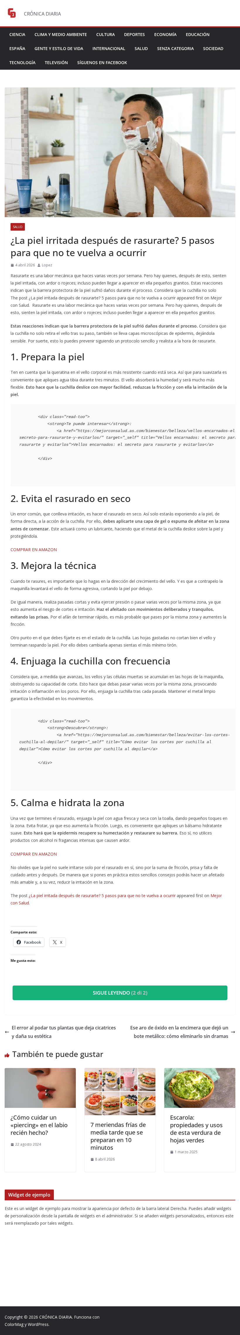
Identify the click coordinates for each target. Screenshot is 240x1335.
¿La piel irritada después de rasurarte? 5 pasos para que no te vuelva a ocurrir (102, 895)
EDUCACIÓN (198, 34)
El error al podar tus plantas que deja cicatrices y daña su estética (64, 1031)
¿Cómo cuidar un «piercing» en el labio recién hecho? (39, 1125)
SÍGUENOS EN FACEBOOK (102, 62)
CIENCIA (17, 34)
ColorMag (14, 1324)
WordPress (38, 1324)
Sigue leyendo (120, 992)
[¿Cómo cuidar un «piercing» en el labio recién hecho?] (40, 1072)
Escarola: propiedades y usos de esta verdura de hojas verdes (196, 1128)
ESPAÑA (17, 48)
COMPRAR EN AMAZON (34, 549)
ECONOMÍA (165, 34)
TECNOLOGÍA (22, 62)
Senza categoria (175, 48)
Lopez (47, 265)
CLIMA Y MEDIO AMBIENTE (61, 34)
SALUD (141, 48)
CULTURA (105, 34)
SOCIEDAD (213, 48)
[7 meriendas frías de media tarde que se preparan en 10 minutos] (120, 1072)
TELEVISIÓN (56, 62)
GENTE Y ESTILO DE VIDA (59, 48)
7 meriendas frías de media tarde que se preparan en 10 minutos (118, 1136)
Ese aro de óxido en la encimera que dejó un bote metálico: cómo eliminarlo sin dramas (179, 1031)
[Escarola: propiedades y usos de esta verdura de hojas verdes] (199, 1072)
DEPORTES (134, 34)
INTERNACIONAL (108, 48)
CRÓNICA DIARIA (55, 1317)
